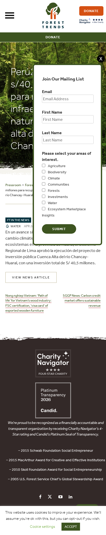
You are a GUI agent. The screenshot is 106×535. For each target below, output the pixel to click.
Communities (58, 184)
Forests (54, 190)
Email (47, 91)
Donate (53, 37)
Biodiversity (57, 172)
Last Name (52, 132)
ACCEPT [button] (71, 526)
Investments (58, 196)
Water (52, 203)
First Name (52, 112)
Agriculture (57, 166)
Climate (54, 178)
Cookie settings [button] (42, 526)
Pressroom (13, 185)
